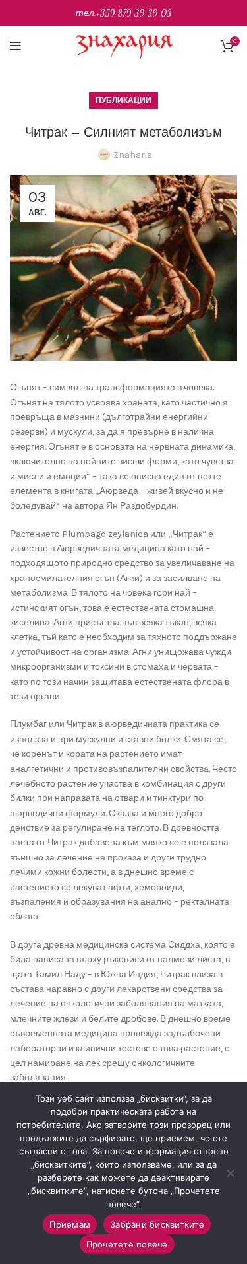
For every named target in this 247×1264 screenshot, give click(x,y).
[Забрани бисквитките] (230, 1172)
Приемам (69, 1224)
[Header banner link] (123, 13)
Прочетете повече (127, 1244)
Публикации (123, 100)
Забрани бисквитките (157, 1224)
